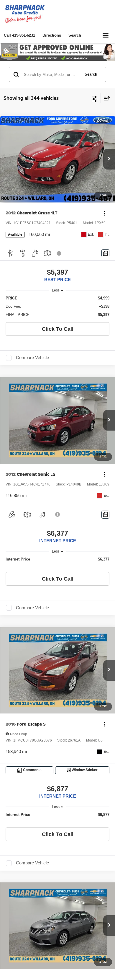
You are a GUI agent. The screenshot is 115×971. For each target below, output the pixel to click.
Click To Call (57, 329)
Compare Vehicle (32, 357)
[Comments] (105, 253)
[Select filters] (94, 98)
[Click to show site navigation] (105, 35)
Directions (51, 35)
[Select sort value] (105, 98)
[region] (58, 306)
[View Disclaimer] (60, 253)
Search (91, 74)
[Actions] (104, 213)
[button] (19, 35)
